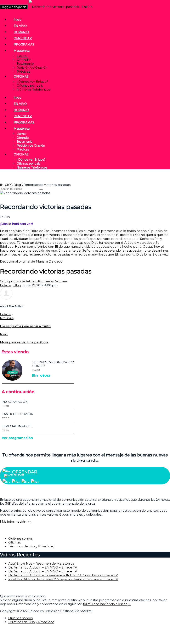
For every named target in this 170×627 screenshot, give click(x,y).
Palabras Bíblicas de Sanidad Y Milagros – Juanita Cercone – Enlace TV (63, 579)
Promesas (46, 281)
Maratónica (22, 51)
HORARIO (21, 32)
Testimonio (25, 64)
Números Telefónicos (33, 89)
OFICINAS (21, 76)
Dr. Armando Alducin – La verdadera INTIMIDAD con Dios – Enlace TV (63, 575)
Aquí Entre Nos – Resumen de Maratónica (41, 563)
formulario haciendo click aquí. (107, 604)
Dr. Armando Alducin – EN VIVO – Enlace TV (42, 567)
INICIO (5, 185)
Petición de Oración (32, 67)
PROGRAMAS (24, 44)
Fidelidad (29, 281)
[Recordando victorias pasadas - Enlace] (60, 7)
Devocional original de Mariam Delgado (31, 261)
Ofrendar (24, 60)
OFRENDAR (23, 38)
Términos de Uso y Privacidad (31, 546)
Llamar (22, 56)
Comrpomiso (10, 281)
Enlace (5, 285)
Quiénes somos (20, 538)
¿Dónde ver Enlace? (32, 82)
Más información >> (15, 521)
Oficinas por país (30, 85)
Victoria (61, 281)
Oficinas (14, 542)
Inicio (17, 19)
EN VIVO (20, 26)
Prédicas (23, 71)
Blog (17, 185)
